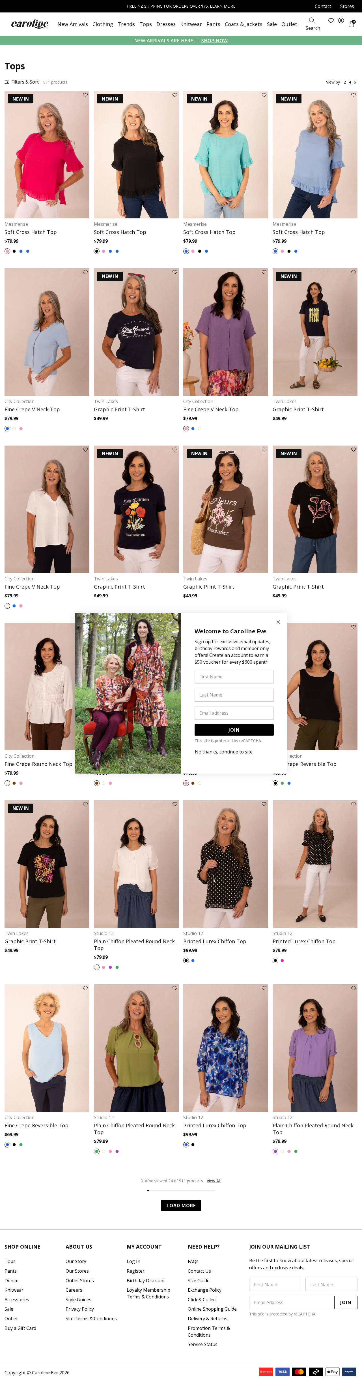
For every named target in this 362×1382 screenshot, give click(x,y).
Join (234, 730)
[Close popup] (278, 622)
